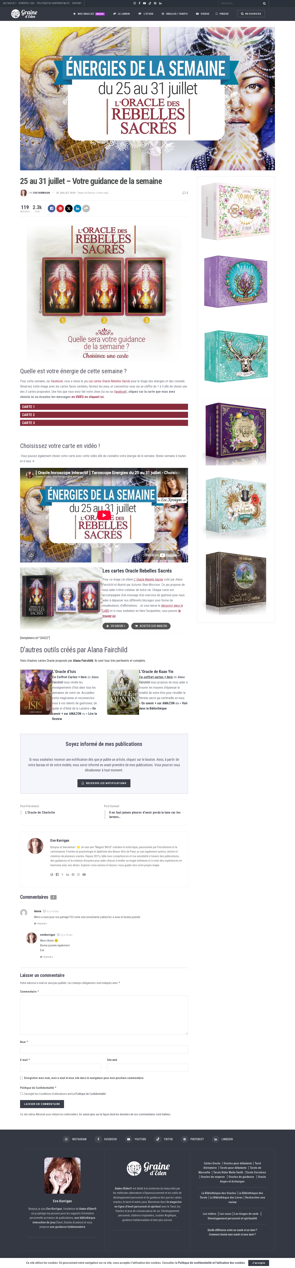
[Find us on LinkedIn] (160, 3)
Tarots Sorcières (256, 1172)
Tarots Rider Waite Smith (228, 1172)
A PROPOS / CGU (27, 3)
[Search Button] (263, 3)
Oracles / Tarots (177, 13)
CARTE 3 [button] (28, 423)
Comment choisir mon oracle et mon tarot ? (232, 1234)
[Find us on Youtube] (144, 3)
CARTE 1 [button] (28, 407)
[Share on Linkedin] (77, 208)
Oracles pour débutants (238, 1163)
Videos (205, 13)
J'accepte (258, 1262)
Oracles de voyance (213, 1176)
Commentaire (29, 991)
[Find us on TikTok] (150, 3)
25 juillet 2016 (65, 192)
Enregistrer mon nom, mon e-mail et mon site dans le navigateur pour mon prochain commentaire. (84, 1078)
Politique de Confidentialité (38, 1088)
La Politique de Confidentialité (89, 1093)
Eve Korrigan (41, 192)
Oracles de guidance (241, 1176)
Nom (24, 1042)
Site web (112, 1059)
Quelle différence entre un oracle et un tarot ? (232, 1230)
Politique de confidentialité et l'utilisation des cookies (211, 1262)
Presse (224, 13)
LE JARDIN (124, 13)
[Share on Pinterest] (60, 208)
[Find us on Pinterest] (155, 3)
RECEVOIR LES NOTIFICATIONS (106, 783)
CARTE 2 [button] (28, 415)
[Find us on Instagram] (134, 3)
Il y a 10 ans (53, 911)
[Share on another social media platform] (86, 208)
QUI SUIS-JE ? (9, 3)
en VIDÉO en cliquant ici (87, 397)
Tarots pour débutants (233, 1167)
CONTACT (77, 3)
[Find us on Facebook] (139, 3)
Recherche (252, 13)
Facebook (57, 381)
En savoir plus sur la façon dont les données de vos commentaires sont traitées (124, 1114)
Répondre (42, 923)
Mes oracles (91, 13)
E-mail (25, 1060)
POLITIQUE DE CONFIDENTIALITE (53, 3)
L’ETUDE (148, 13)
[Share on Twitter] (69, 208)
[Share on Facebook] (51, 208)
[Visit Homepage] (20, 13)
